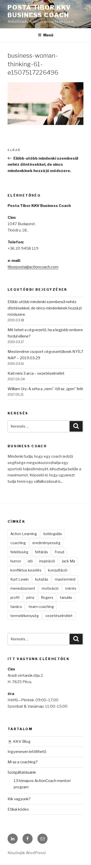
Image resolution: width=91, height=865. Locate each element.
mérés (70, 588)
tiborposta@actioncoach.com (33, 267)
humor (15, 561)
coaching (18, 543)
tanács (16, 606)
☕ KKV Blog (19, 741)
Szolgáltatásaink (22, 772)
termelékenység (24, 616)
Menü (48, 35)
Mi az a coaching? (23, 762)
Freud (59, 552)
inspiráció (47, 561)
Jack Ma (68, 561)
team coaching (41, 606)
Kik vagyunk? (19, 799)
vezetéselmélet (59, 616)
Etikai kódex (18, 809)
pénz (30, 597)
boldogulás (52, 534)
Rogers (47, 597)
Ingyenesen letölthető (27, 751)
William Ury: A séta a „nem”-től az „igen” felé (45, 389)
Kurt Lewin (19, 579)
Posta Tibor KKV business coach (39, 11)
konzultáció (57, 570)
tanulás (66, 597)
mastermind (65, 579)
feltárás (41, 552)
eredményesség (46, 543)
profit (15, 597)
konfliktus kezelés (25, 570)
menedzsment (22, 588)
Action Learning (23, 534)
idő (30, 561)
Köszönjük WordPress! (27, 853)
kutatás (41, 579)
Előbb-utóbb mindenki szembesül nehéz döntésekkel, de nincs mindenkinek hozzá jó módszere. (45, 308)
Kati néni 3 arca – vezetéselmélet (36, 373)
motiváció (50, 588)
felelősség (19, 552)
